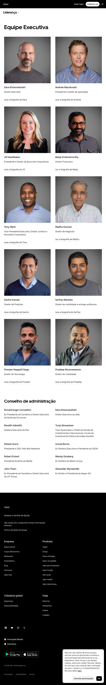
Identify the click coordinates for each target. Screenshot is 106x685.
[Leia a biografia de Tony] (27, 199)
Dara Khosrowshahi (14, 87)
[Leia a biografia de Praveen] (27, 342)
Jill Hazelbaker (12, 157)
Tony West (10, 227)
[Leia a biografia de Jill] (27, 129)
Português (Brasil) (15, 639)
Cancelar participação (83, 679)
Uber (6, 4)
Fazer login (79, 4)
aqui (80, 671)
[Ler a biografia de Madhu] (78, 199)
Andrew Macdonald (66, 87)
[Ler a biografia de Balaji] (78, 129)
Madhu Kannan (63, 227)
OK (99, 679)
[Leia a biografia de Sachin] (27, 272)
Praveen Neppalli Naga (16, 369)
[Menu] (102, 4)
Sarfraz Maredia (64, 299)
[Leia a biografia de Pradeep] (78, 342)
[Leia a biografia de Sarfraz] (78, 272)
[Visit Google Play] (13, 654)
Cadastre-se (92, 4)
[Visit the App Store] (30, 655)
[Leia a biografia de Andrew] (78, 60)
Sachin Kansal (12, 299)
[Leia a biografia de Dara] (27, 60)
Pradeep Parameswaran (68, 369)
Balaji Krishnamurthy (66, 157)
